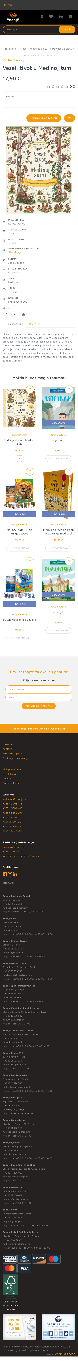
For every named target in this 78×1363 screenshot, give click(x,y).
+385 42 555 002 (13, 1016)
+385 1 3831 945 (13, 1217)
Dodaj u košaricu (44, 118)
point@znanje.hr (14, 1221)
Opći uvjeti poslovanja (15, 757)
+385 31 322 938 (13, 1128)
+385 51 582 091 (12, 812)
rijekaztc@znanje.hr (16, 1064)
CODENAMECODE (65, 1354)
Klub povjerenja (12, 769)
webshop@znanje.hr (14, 799)
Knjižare (7, 4)
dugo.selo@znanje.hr (17, 1176)
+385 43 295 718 (12, 803)
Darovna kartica (12, 782)
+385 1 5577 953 (12, 830)
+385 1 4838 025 (13, 1172)
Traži (67, 29)
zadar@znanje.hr (14, 1042)
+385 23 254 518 (12, 817)
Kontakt (7, 748)
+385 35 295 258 (12, 821)
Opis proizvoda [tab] (14, 323)
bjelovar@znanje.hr (16, 1154)
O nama (7, 744)
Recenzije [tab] (34, 323)
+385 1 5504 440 (12, 808)
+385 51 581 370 (13, 1060)
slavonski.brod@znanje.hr (19, 974)
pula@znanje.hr (14, 930)
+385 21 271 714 (13, 993)
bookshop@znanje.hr (17, 907)
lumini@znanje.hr (15, 1019)
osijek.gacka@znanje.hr (18, 1131)
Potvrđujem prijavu (39, 706)
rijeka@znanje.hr (14, 952)
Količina (10, 96)
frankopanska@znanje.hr (18, 1087)
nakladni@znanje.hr (14, 846)
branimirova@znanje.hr (18, 1243)
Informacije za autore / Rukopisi (21, 855)
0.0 (72, 86)
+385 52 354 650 (12, 826)
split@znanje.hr (14, 997)
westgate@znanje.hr (16, 1109)
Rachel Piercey (20, 434)
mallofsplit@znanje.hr (17, 1199)
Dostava (7, 778)
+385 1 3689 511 (12, 851)
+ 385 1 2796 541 (13, 1239)
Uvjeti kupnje (10, 773)
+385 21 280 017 (13, 1195)
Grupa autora (58, 434)
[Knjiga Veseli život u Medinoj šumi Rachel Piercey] (6, 314)
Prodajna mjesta (12, 753)
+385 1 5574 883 (13, 1083)
